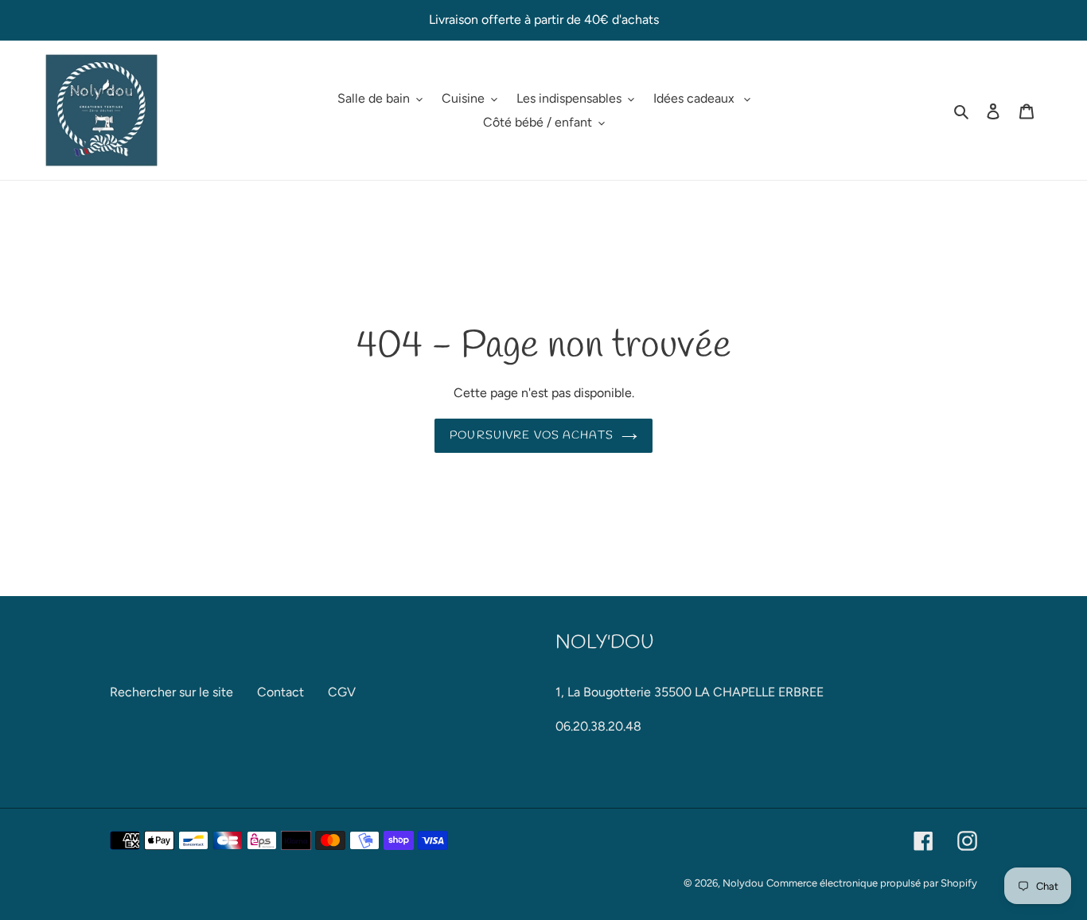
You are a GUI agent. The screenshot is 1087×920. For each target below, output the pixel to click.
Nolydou (743, 883)
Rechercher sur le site (171, 692)
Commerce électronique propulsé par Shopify (871, 883)
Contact (280, 692)
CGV (342, 692)
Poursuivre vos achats (532, 435)
